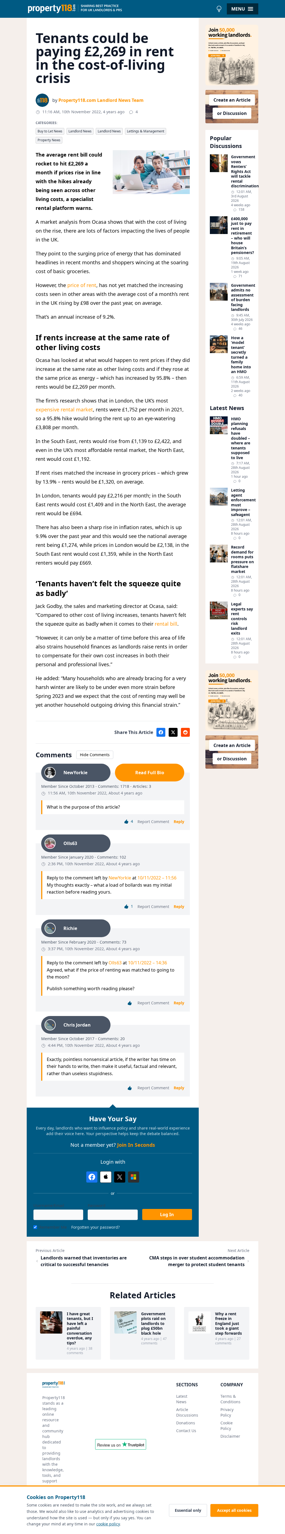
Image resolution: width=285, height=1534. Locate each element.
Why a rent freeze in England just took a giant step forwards (228, 1323)
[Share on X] (173, 732)
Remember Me (53, 1227)
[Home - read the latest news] (120, 8)
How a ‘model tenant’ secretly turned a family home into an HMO (241, 354)
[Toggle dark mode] (219, 8)
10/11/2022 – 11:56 (156, 878)
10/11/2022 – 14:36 (147, 963)
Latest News (181, 1399)
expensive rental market (64, 409)
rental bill (166, 623)
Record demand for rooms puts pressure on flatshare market (242, 559)
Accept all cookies (234, 1510)
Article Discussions (187, 1412)
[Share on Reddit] (185, 732)
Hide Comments (95, 754)
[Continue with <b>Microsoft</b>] (133, 1177)
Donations (185, 1422)
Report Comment (153, 821)
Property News (49, 140)
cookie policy (108, 1524)
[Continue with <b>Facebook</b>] (91, 1177)
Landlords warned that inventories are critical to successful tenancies (84, 1261)
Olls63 (115, 963)
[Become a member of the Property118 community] (231, 55)
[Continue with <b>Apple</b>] (105, 1177)
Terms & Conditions (230, 1399)
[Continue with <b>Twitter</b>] (119, 1177)
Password (96, 1205)
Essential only (188, 1510)
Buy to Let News (50, 131)
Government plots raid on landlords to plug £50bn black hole (153, 1323)
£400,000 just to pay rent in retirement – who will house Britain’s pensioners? (242, 235)
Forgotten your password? (95, 1227)
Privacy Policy (227, 1412)
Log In (167, 1214)
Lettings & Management (145, 131)
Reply (179, 821)
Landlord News (80, 131)
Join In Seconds (136, 1144)
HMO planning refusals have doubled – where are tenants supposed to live (240, 438)
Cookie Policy (226, 1425)
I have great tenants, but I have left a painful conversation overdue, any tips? (80, 1328)
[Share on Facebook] (160, 732)
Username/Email (48, 1205)
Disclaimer (230, 1436)
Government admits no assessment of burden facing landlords (242, 297)
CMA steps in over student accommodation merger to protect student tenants (197, 1261)
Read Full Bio (149, 772)
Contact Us (186, 1430)
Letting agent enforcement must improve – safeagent (242, 502)
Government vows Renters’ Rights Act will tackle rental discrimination (242, 171)
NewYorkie (120, 878)
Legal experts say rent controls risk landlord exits (242, 619)
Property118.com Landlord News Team (101, 100)
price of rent (81, 285)
